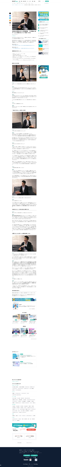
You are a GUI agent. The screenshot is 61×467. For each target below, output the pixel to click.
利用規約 (24, 452)
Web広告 (17, 3)
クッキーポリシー (32, 452)
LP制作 (26, 3)
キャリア (20, 415)
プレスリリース (40, 452)
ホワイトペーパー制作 (15, 410)
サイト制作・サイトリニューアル (30, 407)
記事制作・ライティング (28, 409)
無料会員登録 (27, 455)
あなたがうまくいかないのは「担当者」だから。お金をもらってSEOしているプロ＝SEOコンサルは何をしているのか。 (32, 321)
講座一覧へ (18, 437)
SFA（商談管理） (28, 401)
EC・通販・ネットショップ (15, 412)
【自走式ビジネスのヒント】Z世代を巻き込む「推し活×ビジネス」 (32, 335)
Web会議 (32, 401)
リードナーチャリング (23, 393)
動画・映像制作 (20, 399)
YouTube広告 (18, 407)
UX (18, 409)
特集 (21, 1)
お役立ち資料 (24, 1)
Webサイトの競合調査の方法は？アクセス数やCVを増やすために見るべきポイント (24, 321)
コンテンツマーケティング (20, 388)
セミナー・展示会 (22, 410)
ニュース (13, 420)
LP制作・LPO (14, 409)
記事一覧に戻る (19, 442)
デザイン (19, 410)
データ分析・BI (19, 401)
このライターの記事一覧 (32, 308)
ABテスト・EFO (22, 3)
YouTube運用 (14, 407)
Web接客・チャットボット (15, 399)
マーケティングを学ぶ (21, 451)
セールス (28, 393)
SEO (12, 3)
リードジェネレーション (18, 393)
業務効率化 (14, 415)
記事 (19, 1)
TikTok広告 (22, 407)
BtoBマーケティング (26, 388)
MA (24, 3)
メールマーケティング (15, 388)
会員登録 (47, 1)
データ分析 (29, 3)
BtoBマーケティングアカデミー (36, 451)
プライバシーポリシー (27, 452)
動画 (32, 1)
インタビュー (32, 3)
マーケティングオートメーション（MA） (31, 399)
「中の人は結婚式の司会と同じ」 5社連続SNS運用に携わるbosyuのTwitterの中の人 (23, 48)
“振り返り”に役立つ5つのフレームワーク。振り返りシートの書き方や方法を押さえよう (16, 321)
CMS (19, 3)
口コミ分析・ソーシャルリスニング (22, 412)
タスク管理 (34, 415)
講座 (34, 1)
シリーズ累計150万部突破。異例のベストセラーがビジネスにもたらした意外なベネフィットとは (24, 335)
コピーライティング (33, 409)
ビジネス (16, 333)
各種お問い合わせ (21, 452)
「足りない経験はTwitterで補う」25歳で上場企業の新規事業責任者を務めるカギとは (23, 45)
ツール (27, 1)
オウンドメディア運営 (22, 409)
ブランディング (23, 415)
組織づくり (17, 415)
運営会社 (35, 452)
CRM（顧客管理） (24, 401)
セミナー (30, 1)
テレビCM (25, 407)
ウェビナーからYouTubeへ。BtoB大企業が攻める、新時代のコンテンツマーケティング (16, 335)
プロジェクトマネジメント (29, 415)
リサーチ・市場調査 (31, 388)
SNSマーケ (15, 3)
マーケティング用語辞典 (29, 451)
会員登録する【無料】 (31, 429)
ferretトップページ (29, 442)
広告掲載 (39, 1)
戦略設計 (13, 393)
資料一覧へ (30, 437)
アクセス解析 (24, 399)
